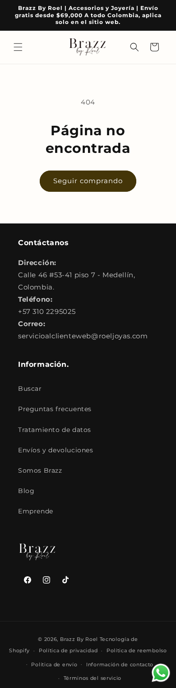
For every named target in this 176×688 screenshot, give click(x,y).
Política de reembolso (137, 650)
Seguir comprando (88, 180)
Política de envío (54, 664)
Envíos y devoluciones (55, 450)
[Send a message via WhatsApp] (160, 672)
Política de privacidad (68, 650)
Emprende (35, 511)
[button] (18, 47)
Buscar (30, 388)
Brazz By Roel (79, 639)
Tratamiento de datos (54, 430)
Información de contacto (119, 664)
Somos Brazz (40, 470)
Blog (26, 491)
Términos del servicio (93, 678)
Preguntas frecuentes (55, 409)
